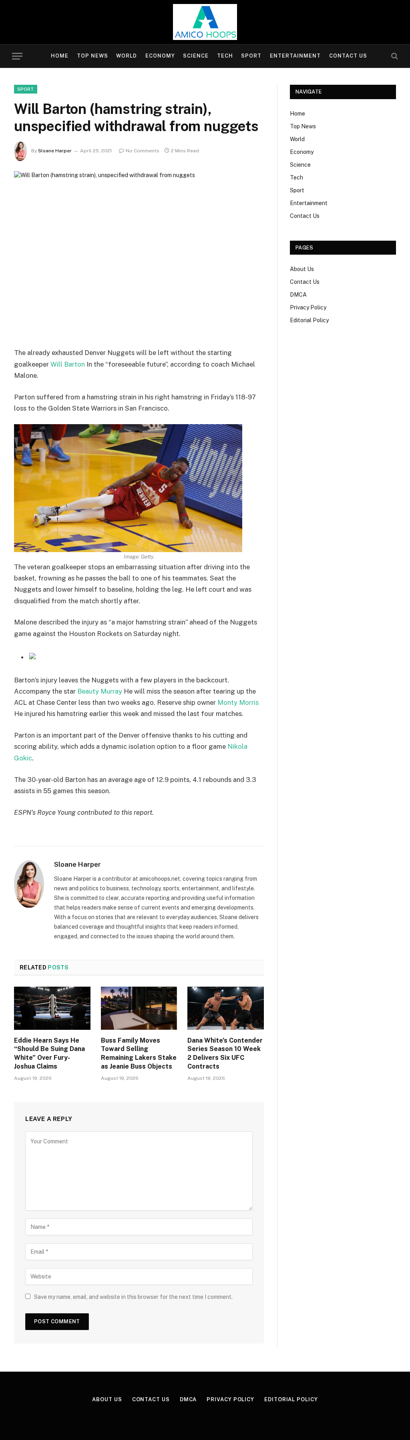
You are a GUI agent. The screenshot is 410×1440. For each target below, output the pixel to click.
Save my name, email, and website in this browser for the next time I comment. (133, 1297)
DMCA (298, 294)
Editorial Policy (309, 320)
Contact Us (348, 56)
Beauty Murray (99, 691)
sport (25, 89)
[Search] (394, 56)
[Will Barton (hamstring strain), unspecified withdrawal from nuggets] (139, 252)
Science (196, 56)
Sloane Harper (55, 151)
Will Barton (67, 364)
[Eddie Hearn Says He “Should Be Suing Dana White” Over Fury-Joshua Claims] (52, 1008)
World (126, 56)
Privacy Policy (308, 307)
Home (59, 56)
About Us (302, 269)
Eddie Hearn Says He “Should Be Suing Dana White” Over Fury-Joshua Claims (49, 1053)
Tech (225, 56)
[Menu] (17, 56)
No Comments (142, 151)
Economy (160, 56)
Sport (251, 56)
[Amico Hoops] (205, 22)
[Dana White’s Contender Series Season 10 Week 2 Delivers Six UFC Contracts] (225, 1008)
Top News (92, 56)
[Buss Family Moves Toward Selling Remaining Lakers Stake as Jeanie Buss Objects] (139, 1008)
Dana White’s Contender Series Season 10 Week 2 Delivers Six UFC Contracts (225, 1053)
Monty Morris (238, 702)
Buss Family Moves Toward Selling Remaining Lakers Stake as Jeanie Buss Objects (139, 1053)
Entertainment (295, 56)
